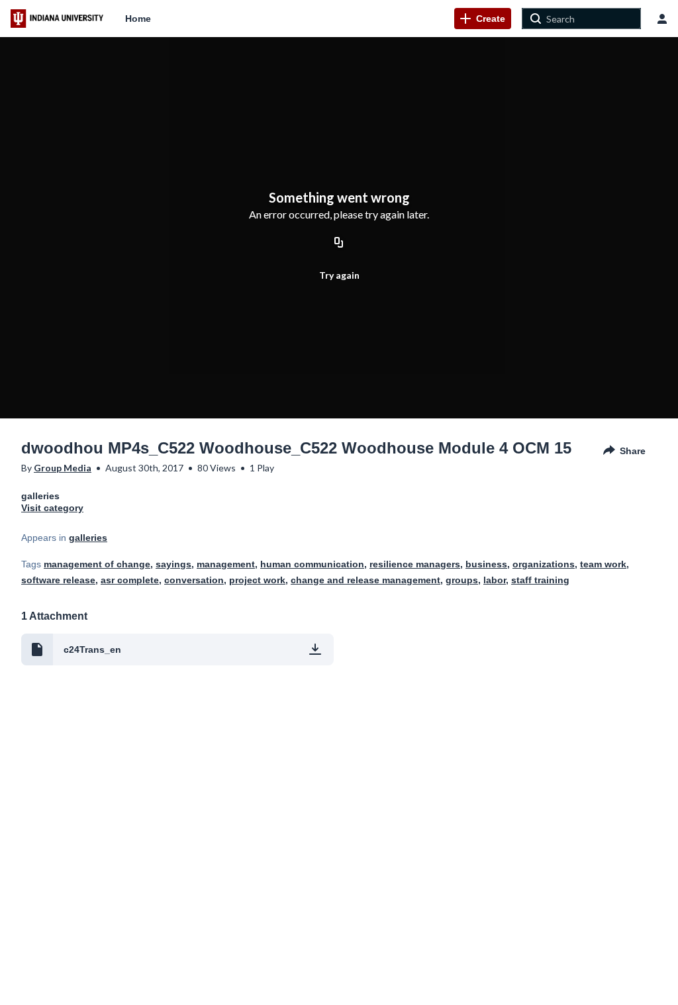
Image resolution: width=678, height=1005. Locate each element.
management (226, 564)
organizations (543, 564)
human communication (312, 564)
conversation (194, 580)
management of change (97, 564)
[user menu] (662, 18)
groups (462, 580)
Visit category (52, 507)
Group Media (62, 467)
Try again (339, 275)
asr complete (130, 580)
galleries (88, 537)
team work (603, 564)
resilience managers (414, 564)
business (486, 564)
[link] (482, 18)
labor (494, 580)
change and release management (365, 580)
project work (257, 580)
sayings (173, 564)
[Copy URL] (339, 243)
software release (58, 580)
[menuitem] (138, 18)
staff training (540, 580)
